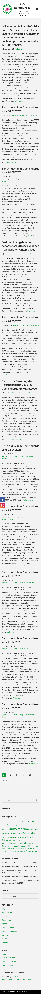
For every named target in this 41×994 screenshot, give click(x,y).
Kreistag (5, 840)
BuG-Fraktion (24, 115)
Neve (3, 992)
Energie (21, 179)
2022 (3, 822)
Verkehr (4, 458)
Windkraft (22, 851)
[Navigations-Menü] (36, 9)
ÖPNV (28, 851)
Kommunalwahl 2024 (10, 931)
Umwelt (4, 181)
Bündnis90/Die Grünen (8, 825)
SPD (37, 846)
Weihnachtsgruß (7, 851)
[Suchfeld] (36, 800)
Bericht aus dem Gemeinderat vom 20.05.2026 (19, 877)
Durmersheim (18, 829)
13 (30, 775)
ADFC (6, 822)
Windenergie (16, 851)
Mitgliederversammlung (12, 843)
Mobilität (25, 843)
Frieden (20, 833)
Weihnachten (29, 848)
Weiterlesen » (20, 101)
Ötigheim (33, 851)
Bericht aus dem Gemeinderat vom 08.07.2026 (19, 863)
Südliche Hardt (6, 848)
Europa (4, 834)
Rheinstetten (23, 846)
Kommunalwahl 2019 (10, 927)
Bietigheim (23, 822)
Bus (34, 822)
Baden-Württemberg (13, 822)
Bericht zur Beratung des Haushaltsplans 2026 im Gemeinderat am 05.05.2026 (19, 385)
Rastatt (16, 846)
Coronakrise (34, 825)
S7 (34, 846)
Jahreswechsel (5, 837)
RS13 (29, 846)
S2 (32, 846)
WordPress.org (7, 965)
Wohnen (34, 254)
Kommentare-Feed (9, 961)
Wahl (23, 848)
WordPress (23, 992)
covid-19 (4, 829)
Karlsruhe (13, 837)
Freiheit (15, 833)
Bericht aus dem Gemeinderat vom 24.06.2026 (19, 866)
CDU (23, 825)
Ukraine (12, 849)
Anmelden (5, 954)
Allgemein (19, 49)
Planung (30, 843)
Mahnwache (16, 840)
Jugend (4, 924)
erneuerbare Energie (33, 829)
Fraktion (9, 833)
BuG (30, 821)
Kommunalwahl (25, 837)
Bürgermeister (18, 825)
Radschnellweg (7, 846)
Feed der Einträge (8, 958)
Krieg (10, 840)
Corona (27, 825)
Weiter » (6, 781)
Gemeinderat (34, 115)
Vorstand (19, 848)
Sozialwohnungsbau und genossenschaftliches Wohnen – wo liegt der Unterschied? (20, 246)
